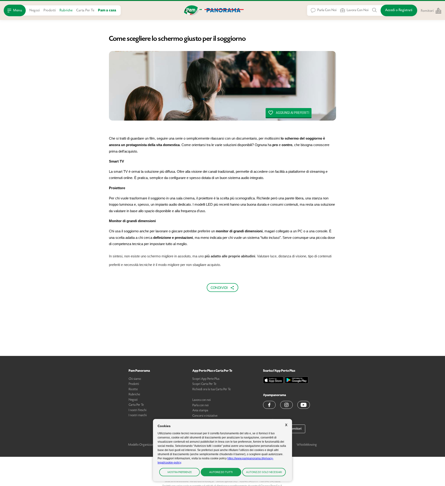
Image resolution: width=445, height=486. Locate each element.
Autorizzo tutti (221, 472)
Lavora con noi (201, 400)
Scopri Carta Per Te (204, 384)
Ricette (133, 389)
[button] (269, 405)
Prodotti (50, 10)
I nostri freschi (137, 410)
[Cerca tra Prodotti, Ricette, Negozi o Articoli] (374, 10)
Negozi (34, 10)
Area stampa (200, 410)
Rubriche (66, 10)
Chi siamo (135, 379)
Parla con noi (200, 405)
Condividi (219, 288)
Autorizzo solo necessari (264, 472)
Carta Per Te (85, 10)
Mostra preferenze (180, 472)
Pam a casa (107, 10)
